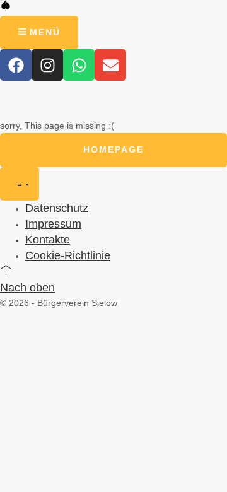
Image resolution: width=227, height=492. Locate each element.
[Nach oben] (5, 270)
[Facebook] (16, 65)
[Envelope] (110, 65)
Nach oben (27, 287)
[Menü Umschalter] (19, 184)
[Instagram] (47, 65)
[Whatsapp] (79, 65)
